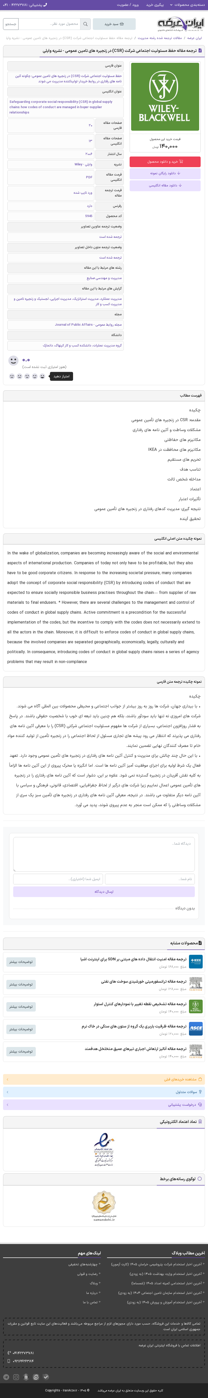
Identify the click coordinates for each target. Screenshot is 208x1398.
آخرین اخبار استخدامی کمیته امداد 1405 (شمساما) (166, 1283)
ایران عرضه (194, 38)
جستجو (10, 24)
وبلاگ (94, 1283)
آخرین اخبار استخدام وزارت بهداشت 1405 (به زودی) (166, 1274)
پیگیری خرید (155, 5)
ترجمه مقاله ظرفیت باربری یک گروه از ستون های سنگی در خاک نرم (134, 1027)
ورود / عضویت (127, 5)
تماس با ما (90, 1302)
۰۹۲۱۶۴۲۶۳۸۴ (23, 1361)
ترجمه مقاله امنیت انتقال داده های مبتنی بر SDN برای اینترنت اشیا (133, 959)
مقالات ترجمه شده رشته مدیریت (160, 38)
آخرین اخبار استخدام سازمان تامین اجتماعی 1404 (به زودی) (160, 1293)
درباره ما (92, 1293)
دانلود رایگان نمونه (163, 173)
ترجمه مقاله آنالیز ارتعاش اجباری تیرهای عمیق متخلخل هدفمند (135, 1049)
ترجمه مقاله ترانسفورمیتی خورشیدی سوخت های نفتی (143, 982)
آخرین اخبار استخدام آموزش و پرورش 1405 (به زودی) (164, 1302)
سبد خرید (112, 24)
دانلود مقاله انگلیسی (163, 185)
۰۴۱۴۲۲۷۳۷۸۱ (23, 1353)
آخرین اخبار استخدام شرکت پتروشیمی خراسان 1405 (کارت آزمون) (156, 1264)
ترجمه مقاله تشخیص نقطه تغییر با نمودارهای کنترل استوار (140, 1004)
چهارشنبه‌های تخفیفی (83, 1264)
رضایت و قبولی (87, 1274)
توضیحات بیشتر (21, 962)
